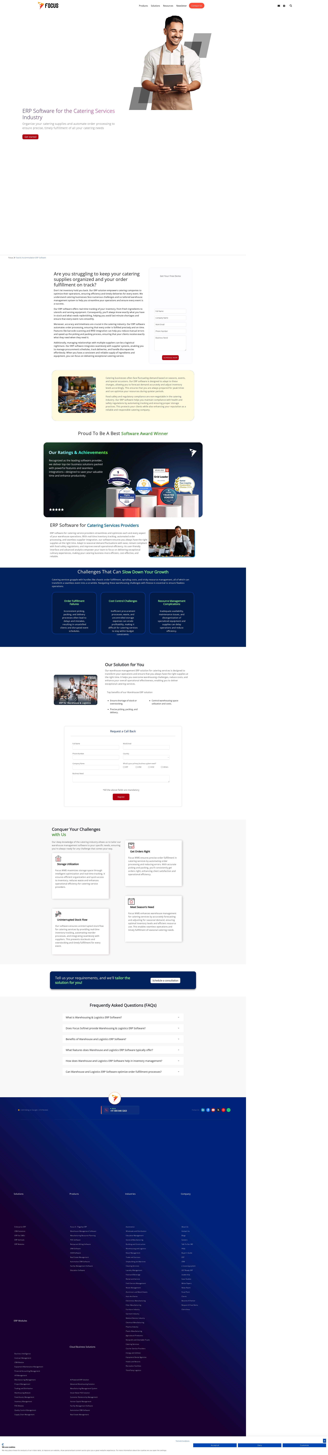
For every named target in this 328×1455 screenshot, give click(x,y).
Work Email (127, 743)
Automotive (130, 1227)
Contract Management (22, 1358)
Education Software (77, 1270)
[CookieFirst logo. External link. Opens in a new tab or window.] (3, 1444)
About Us (185, 1227)
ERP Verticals (19, 1240)
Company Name (78, 763)
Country (126, 753)
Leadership (186, 1275)
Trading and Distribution (23, 1388)
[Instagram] (223, 1110)
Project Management (22, 1384)
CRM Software (75, 1248)
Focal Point (186, 1292)
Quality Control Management (25, 1410)
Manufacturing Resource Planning (83, 1235)
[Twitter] (218, 1110)
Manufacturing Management (24, 1380)
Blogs (184, 1235)
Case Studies (186, 1279)
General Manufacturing (134, 1240)
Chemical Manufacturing (135, 1322)
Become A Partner (188, 1301)
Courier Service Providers (136, 1348)
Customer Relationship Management (84, 1397)
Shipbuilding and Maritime (136, 1262)
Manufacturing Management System (83, 1388)
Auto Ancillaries (132, 1296)
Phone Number (78, 753)
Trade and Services (133, 1257)
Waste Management (133, 1288)
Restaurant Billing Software (80, 1244)
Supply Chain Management (24, 1414)
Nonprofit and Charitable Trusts (138, 1340)
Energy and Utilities (133, 1353)
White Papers (187, 1283)
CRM (139, 767)
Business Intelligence (22, 1354)
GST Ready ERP (187, 1270)
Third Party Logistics (133, 1370)
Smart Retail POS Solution (80, 1393)
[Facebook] (208, 1110)
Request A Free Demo (190, 1305)
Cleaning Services (132, 1266)
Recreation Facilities (133, 1366)
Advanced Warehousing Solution (82, 1384)
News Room (186, 1288)
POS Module (19, 1406)
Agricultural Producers (134, 1335)
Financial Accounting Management (27, 1371)
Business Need (78, 773)
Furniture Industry (133, 1309)
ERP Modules (19, 1244)
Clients (184, 1296)
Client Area (186, 1309)
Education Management (135, 1235)
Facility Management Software (81, 1266)
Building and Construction (135, 1244)
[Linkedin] (203, 1110)
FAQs (183, 1248)
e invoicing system (189, 1266)
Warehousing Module (22, 1393)
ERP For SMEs (19, 1235)
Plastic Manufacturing (134, 1331)
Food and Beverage (133, 1275)
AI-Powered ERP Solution (79, 1380)
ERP (126, 767)
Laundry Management (134, 1270)
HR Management (20, 1375)
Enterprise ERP (20, 1227)
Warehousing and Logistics (136, 1248)
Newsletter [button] (181, 5)
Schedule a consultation (165, 980)
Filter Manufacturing (133, 1305)
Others (165, 767)
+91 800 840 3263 (118, 1111)
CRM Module (19, 1362)
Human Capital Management (80, 1401)
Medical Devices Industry (135, 1318)
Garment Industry (132, 1314)
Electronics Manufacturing (136, 1301)
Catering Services (132, 1344)
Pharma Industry (132, 1327)
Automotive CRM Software (80, 1262)
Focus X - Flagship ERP (78, 1227)
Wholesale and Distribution (136, 1231)
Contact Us (196, 5)
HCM (152, 767)
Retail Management (133, 1253)
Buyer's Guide (187, 1253)
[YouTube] (213, 1110)
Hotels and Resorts (133, 1362)
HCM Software (75, 1253)
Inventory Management (23, 1401)
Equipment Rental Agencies (136, 1357)
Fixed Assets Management (24, 1397)
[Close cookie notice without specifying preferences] (324, 1441)
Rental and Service (133, 1279)
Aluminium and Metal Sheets (136, 1292)
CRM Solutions (19, 1231)
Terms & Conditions (182, 1441)
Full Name (76, 743)
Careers (185, 1240)
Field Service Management (136, 1283)
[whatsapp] (228, 1110)
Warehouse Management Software (83, 1231)
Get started (30, 136)
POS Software (75, 1240)
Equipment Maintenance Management (28, 1367)
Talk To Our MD (187, 1244)
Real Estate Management (79, 1257)
